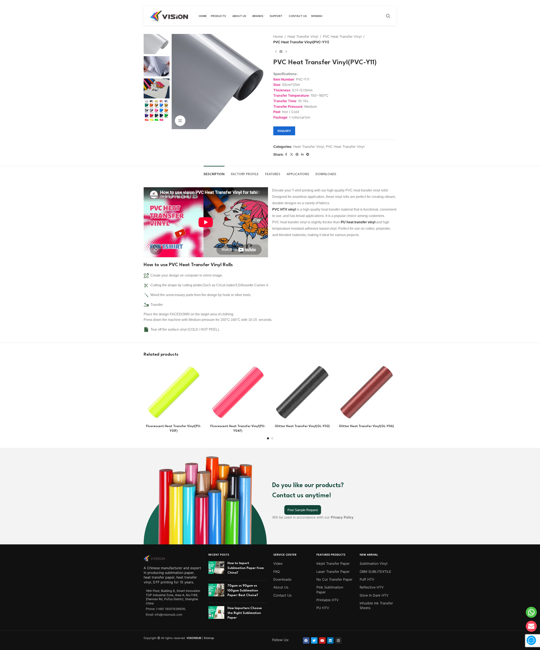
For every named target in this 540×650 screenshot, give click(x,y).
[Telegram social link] (307, 154)
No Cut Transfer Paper (334, 579)
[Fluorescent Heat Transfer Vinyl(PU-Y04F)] (238, 392)
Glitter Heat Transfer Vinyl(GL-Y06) (366, 426)
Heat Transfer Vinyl (303, 36)
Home (278, 36)
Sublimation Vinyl (373, 563)
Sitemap (209, 638)
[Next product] (286, 51)
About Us (280, 587)
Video (278, 563)
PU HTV (322, 608)
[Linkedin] (330, 640)
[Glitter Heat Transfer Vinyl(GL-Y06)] (367, 392)
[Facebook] (306, 640)
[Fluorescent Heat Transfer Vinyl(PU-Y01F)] (174, 392)
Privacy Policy (342, 517)
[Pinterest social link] (297, 154)
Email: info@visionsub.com (164, 614)
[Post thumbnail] (216, 569)
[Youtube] (322, 640)
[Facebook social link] (286, 154)
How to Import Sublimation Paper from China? (245, 568)
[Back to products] (280, 51)
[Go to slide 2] (272, 438)
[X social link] (291, 154)
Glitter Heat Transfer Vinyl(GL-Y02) (302, 426)
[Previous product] (275, 51)
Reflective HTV (372, 587)
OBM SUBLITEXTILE (375, 571)
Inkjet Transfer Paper (333, 563)
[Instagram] (338, 640)
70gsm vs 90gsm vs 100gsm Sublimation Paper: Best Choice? (242, 590)
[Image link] (154, 558)
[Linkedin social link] (302, 154)
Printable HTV (327, 600)
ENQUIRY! (284, 131)
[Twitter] (314, 640)
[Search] (388, 16)
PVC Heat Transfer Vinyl (342, 36)
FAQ (276, 571)
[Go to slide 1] (268, 438)
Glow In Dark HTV (374, 595)
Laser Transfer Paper (333, 571)
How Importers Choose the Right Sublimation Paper (244, 613)
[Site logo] (169, 15)
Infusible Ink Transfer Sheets (376, 605)
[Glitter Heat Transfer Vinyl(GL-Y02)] (302, 392)
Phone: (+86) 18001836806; (166, 609)
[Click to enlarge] (180, 120)
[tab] (214, 172)
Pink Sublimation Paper (329, 589)
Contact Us (282, 595)
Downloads (282, 579)
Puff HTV (367, 579)
